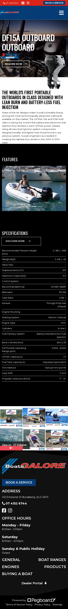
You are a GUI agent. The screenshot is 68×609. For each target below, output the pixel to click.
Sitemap (57, 604)
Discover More (15, 241)
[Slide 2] (34, 206)
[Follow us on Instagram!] (28, 3)
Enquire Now (13, 64)
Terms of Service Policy (19, 604)
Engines (10, 567)
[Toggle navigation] (61, 12)
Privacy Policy (42, 604)
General (11, 560)
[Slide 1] (28, 206)
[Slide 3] (39, 206)
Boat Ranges (52, 560)
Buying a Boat (17, 574)
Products (55, 567)
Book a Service (19, 482)
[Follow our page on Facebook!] (23, 3)
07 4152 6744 (12, 3)
